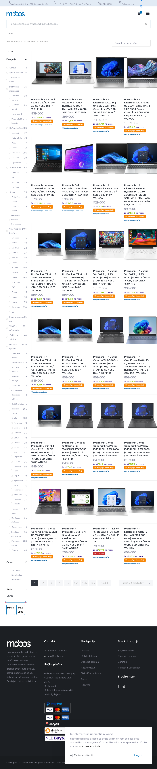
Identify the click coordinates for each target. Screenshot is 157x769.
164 (76, 583)
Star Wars (18, 495)
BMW (16, 438)
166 (92, 583)
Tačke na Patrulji (17, 501)
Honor (14, 297)
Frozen (17, 443)
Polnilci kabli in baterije (17, 121)
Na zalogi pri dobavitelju (16, 577)
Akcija (9, 589)
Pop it (16, 476)
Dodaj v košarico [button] (42, 79)
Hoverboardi (17, 114)
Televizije (15, 172)
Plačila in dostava (127, 656)
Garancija (122, 662)
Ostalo (15, 253)
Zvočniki (15, 187)
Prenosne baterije (15, 378)
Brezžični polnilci (15, 369)
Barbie (16, 428)
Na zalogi (16, 570)
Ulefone (15, 262)
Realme (15, 257)
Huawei (15, 302)
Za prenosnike (17, 362)
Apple (14, 277)
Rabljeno (85, 684)
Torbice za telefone (16, 355)
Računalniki (17, 138)
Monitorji (15, 133)
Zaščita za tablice (16, 397)
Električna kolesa (16, 199)
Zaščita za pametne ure (16, 387)
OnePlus (15, 248)
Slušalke (15, 158)
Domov (85, 650)
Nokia (14, 243)
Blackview (16, 282)
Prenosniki (16, 152)
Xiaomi (15, 267)
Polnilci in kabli (16, 511)
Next (104, 583)
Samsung (16, 307)
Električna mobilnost (91, 673)
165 (84, 583)
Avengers (18, 423)
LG (13, 312)
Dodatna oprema (15, 98)
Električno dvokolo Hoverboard (16, 219)
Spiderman (18, 480)
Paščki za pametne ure (16, 534)
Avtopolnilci (17, 527)
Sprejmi (137, 755)
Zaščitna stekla (15, 411)
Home (9, 33)
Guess (16, 447)
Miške (14, 148)
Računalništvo (88, 667)
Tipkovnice (16, 162)
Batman (17, 433)
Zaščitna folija (18, 404)
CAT (13, 287)
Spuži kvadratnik (18, 487)
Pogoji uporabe (126, 650)
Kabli (14, 143)
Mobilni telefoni (89, 656)
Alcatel (15, 272)
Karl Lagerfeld (18, 454)
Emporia (15, 238)
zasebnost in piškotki (89, 746)
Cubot (14, 292)
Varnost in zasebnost (129, 667)
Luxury (17, 462)
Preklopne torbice (15, 543)
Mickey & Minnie (17, 468)
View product (57, 79)
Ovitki (14, 418)
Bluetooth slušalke (15, 520)
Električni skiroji (15, 107)
